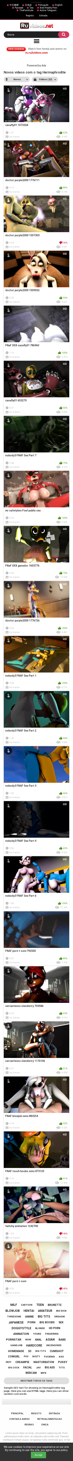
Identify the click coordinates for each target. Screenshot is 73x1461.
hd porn (54, 1328)
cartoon (26, 1305)
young (37, 1334)
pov (26, 1356)
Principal (17, 1413)
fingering (52, 1333)
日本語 (28, 5)
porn (31, 1322)
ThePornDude (26, 10)
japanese (16, 1322)
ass (61, 1356)
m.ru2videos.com (36, 52)
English (59, 5)
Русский (19, 7)
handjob (16, 1345)
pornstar (13, 1339)
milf (13, 1305)
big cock (13, 1367)
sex (61, 1322)
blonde (40, 1328)
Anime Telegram (48, 10)
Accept (38, 1455)
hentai (29, 1311)
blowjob (12, 1311)
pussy (62, 1362)
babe (62, 1339)
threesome (14, 1316)
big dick (61, 1310)
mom (28, 1339)
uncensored (53, 1345)
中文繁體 (14, 5)
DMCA (44, 1424)
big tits (44, 1316)
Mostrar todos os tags (36, 1380)
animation (21, 1334)
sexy (8, 1362)
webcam (31, 1372)
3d (29, 1351)
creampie (22, 1362)
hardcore (34, 1345)
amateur (45, 1311)
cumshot (57, 1351)
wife (43, 1373)
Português (43, 5)
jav (38, 1367)
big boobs (47, 1322)
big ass (50, 1367)
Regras (29, 1424)
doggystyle (21, 1328)
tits (62, 1367)
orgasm (59, 1316)
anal (38, 1339)
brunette (55, 1304)
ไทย (32, 7)
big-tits (40, 1351)
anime (29, 1316)
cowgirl (14, 1356)
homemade (16, 1351)
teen (40, 1305)
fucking (49, 1356)
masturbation (44, 1362)
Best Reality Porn (48, 7)
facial (27, 1367)
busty (36, 1356)
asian (50, 1339)
